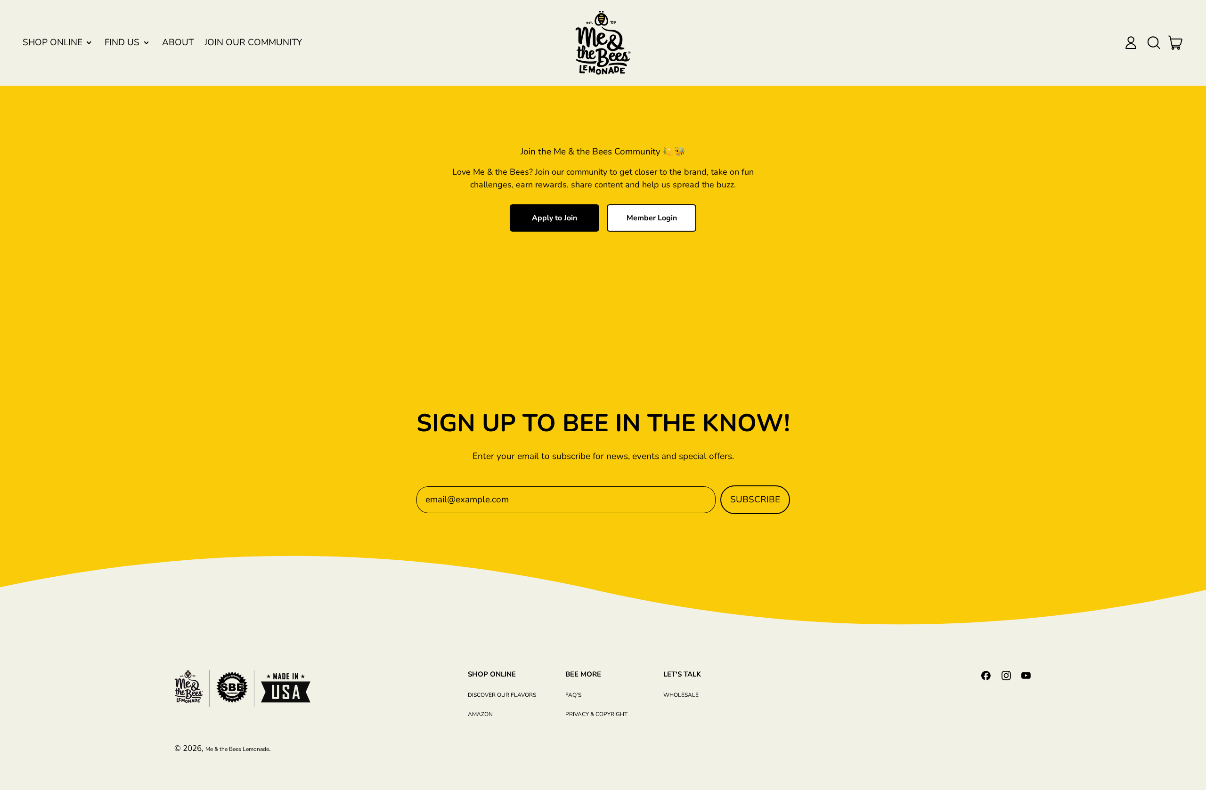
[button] (1153, 42)
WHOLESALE (681, 695)
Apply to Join (554, 218)
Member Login (652, 218)
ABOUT (178, 42)
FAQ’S (573, 695)
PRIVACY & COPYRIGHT (596, 714)
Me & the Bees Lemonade (237, 749)
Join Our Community (253, 42)
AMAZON (480, 714)
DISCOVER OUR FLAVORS (502, 695)
